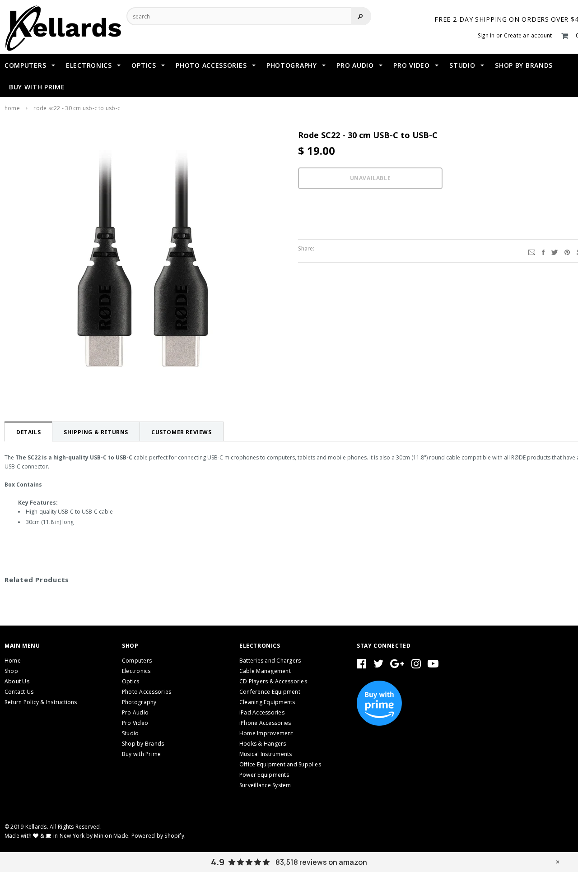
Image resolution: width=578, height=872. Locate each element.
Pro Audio (135, 712)
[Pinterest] (567, 251)
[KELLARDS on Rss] (433, 665)
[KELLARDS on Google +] (397, 665)
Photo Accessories (146, 692)
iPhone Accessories (265, 723)
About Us (17, 681)
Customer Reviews (181, 432)
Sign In (486, 35)
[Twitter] (554, 251)
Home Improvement (266, 733)
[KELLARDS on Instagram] (416, 665)
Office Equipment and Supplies (280, 764)
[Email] (531, 251)
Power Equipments (264, 775)
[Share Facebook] (543, 251)
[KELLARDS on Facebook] (361, 665)
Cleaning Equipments (267, 702)
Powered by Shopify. (158, 836)
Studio (130, 733)
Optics (130, 681)
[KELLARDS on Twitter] (378, 665)
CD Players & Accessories (273, 681)
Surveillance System (265, 785)
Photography (139, 702)
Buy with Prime (141, 754)
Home (12, 108)
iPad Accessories (261, 712)
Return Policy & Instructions (41, 702)
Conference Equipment (269, 692)
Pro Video (135, 723)
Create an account (528, 35)
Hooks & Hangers (262, 743)
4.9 (217, 862)
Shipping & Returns (96, 432)
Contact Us (19, 692)
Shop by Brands (143, 743)
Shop (11, 671)
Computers (137, 660)
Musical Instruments (265, 754)
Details (28, 432)
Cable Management (265, 671)
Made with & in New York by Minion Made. (67, 836)
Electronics (136, 671)
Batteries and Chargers (270, 660)
